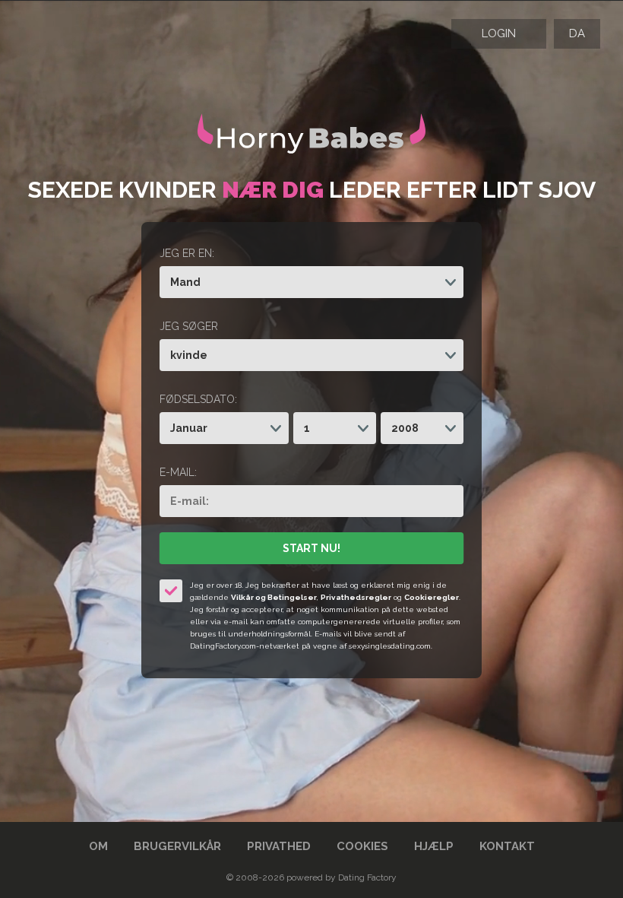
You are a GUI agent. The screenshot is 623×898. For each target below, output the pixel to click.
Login (499, 33)
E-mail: (178, 472)
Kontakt (507, 846)
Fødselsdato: (198, 399)
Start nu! (311, 548)
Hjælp (434, 846)
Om (98, 846)
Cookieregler (431, 597)
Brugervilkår (177, 846)
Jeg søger (189, 326)
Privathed (279, 846)
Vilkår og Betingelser (274, 597)
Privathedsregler (356, 597)
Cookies (362, 846)
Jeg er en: (187, 253)
